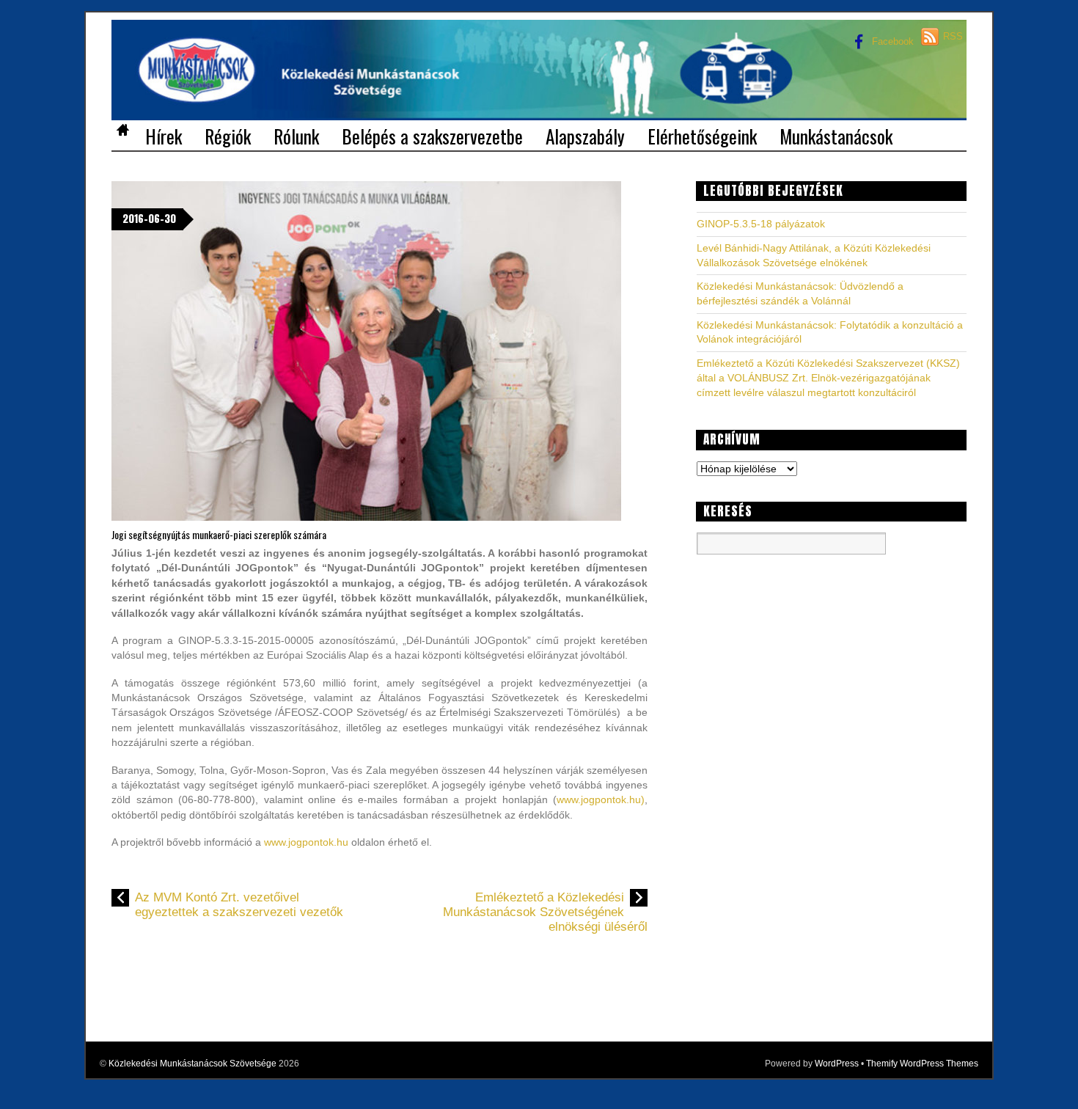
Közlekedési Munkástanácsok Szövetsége (192, 1063)
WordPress (837, 1063)
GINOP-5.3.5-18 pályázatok (761, 224)
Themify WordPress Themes (922, 1063)
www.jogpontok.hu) (601, 799)
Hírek (163, 134)
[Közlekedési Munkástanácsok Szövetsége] (539, 97)
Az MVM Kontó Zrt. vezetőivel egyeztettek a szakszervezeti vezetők (239, 904)
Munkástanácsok (836, 134)
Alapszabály (585, 134)
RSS (953, 36)
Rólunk (296, 134)
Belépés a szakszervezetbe (432, 134)
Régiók (228, 134)
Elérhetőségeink (702, 134)
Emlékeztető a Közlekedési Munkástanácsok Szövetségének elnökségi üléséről (545, 912)
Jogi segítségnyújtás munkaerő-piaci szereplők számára (218, 534)
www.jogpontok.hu (306, 842)
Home (122, 132)
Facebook (891, 41)
